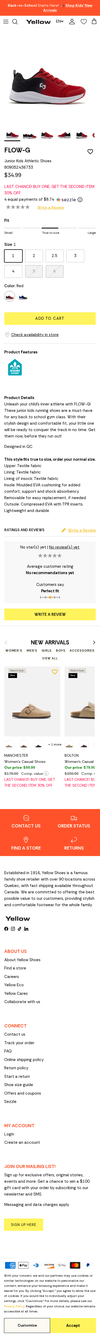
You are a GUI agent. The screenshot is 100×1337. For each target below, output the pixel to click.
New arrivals (50, 642)
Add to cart (50, 318)
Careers (11, 976)
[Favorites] (82, 21)
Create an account (22, 1142)
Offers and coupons (22, 1093)
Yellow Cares (16, 993)
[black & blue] (23, 296)
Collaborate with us (22, 1001)
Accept (73, 1325)
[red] (9, 296)
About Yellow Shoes (22, 960)
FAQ (8, 1051)
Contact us (14, 1034)
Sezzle (10, 1101)
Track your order (19, 1043)
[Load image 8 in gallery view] (47, 75)
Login (9, 1134)
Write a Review (50, 207)
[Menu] (6, 21)
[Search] (17, 21)
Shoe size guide (18, 1084)
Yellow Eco (14, 985)
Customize (27, 1325)
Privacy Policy (14, 1306)
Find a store (15, 968)
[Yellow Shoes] (38, 21)
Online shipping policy (24, 1059)
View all (50, 658)
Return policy (16, 1068)
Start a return (17, 1076)
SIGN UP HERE (23, 1224)
